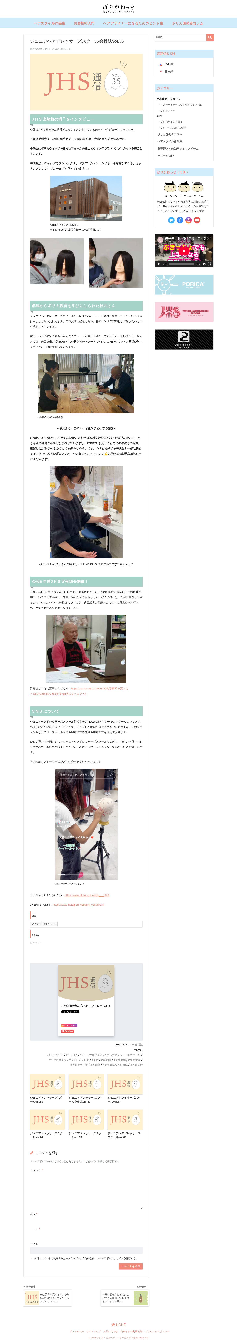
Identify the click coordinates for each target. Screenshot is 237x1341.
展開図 (107, 1059)
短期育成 (135, 1059)
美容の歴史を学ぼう (171, 121)
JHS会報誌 (136, 1044)
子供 (96, 1059)
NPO (60, 1055)
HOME (120, 1325)
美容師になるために (116, 1064)
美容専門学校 (80, 1064)
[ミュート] (204, 264)
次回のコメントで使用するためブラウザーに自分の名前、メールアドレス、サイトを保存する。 (86, 1258)
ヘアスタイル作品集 (49, 23)
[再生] (159, 264)
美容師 (96, 1064)
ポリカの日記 (166, 155)
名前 (33, 1214)
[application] (184, 250)
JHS (50, 1055)
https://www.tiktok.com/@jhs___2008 (87, 895)
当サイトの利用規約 (131, 1331)
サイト (34, 1244)
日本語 (169, 71)
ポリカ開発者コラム (187, 23)
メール (35, 1229)
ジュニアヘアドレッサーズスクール (119, 1055)
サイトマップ (93, 1331)
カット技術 (88, 1055)
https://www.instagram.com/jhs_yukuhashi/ (78, 904)
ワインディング (80, 1059)
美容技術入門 (84, 23)
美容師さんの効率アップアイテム (178, 148)
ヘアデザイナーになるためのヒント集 (133, 23)
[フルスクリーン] (209, 264)
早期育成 (120, 1059)
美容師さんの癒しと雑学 (174, 127)
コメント (36, 1170)
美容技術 (137, 1064)
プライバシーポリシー (157, 1331)
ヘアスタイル (58, 1059)
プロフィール (76, 1331)
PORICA (72, 1055)
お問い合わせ (110, 1331)
